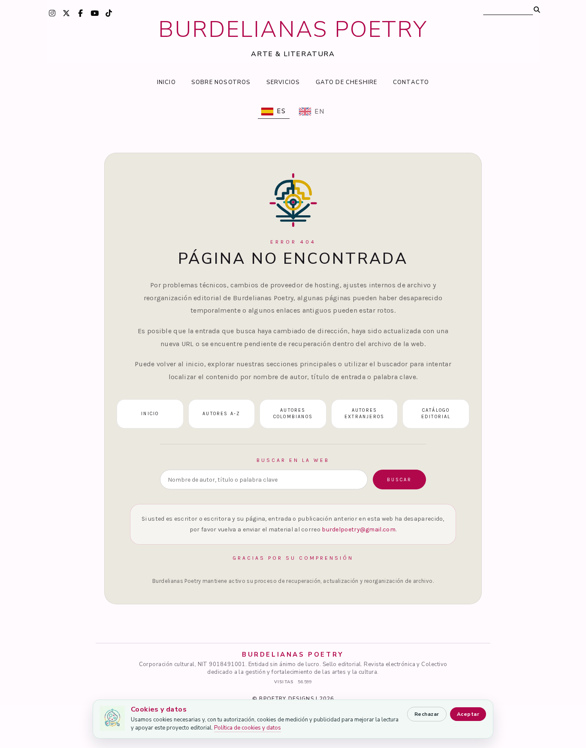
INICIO (166, 82)
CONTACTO (411, 82)
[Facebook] (80, 13)
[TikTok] (108, 13)
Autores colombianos (293, 413)
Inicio (150, 413)
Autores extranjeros (364, 413)
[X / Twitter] (66, 13)
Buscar (399, 480)
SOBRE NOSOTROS (221, 82)
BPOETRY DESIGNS (286, 698)
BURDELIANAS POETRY (293, 29)
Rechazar (426, 714)
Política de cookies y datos (247, 728)
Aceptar (468, 714)
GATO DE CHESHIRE (347, 82)
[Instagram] (52, 13)
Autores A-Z (221, 413)
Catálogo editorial (436, 413)
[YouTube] (94, 13)
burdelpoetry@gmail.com (359, 529)
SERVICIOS (283, 82)
